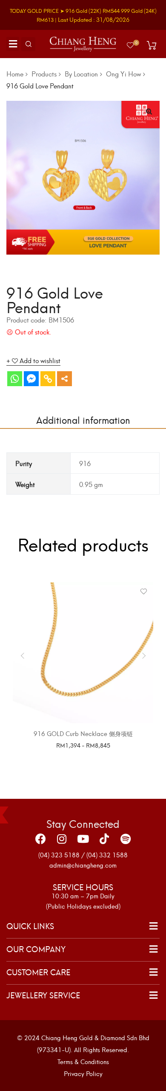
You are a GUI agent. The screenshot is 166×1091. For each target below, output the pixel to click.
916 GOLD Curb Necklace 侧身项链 (83, 733)
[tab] (83, 419)
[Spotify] (125, 839)
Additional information (83, 419)
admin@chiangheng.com (83, 865)
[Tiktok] (104, 839)
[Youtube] (83, 839)
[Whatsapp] (14, 378)
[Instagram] (61, 839)
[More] (64, 378)
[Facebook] (40, 839)
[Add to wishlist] (143, 591)
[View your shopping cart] (151, 45)
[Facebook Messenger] (31, 378)
